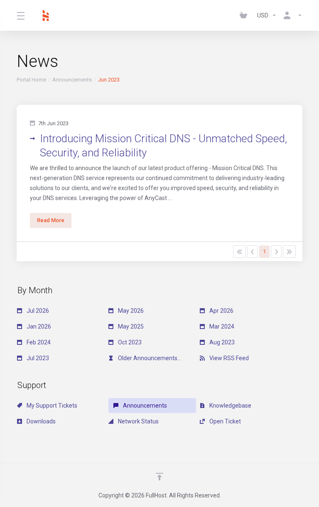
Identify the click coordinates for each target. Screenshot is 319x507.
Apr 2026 (220, 310)
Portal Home (31, 80)
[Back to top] (159, 477)
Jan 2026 (38, 326)
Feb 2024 (38, 342)
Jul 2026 (37, 310)
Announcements (72, 80)
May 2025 (130, 326)
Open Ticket (224, 421)
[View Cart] (245, 15)
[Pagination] (239, 251)
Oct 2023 (129, 342)
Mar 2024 (221, 326)
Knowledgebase (229, 405)
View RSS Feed (228, 358)
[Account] (291, 15)
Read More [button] (50, 220)
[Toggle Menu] (20, 15)
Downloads (40, 421)
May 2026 (130, 310)
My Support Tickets (51, 405)
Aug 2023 (221, 342)
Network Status (138, 421)
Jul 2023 (37, 358)
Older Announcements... (149, 358)
